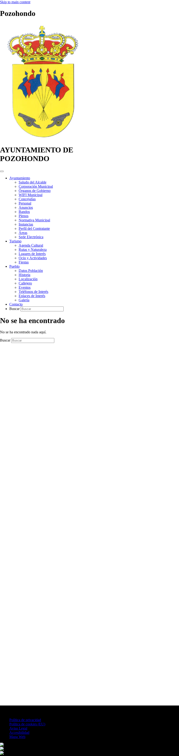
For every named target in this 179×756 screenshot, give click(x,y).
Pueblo (14, 266)
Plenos (23, 216)
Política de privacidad (25, 720)
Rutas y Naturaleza (33, 250)
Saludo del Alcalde (32, 182)
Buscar (15, 309)
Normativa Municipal (34, 220)
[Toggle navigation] (2, 171)
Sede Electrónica (31, 237)
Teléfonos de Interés (33, 292)
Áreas (23, 233)
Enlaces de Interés (32, 296)
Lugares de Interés (32, 254)
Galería (24, 300)
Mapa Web (17, 737)
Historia (24, 275)
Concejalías (27, 199)
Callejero (25, 283)
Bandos (24, 212)
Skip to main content (15, 2)
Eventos (25, 287)
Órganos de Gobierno (35, 191)
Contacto (16, 304)
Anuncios (26, 207)
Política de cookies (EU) (27, 724)
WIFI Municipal (30, 195)
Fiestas (24, 262)
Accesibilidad (19, 732)
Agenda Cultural (31, 245)
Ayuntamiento (19, 178)
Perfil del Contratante (34, 228)
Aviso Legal (18, 728)
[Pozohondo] (42, 138)
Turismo (15, 241)
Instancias (26, 224)
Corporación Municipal (36, 186)
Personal (25, 203)
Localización (28, 279)
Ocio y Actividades (33, 258)
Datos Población (31, 271)
